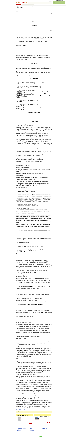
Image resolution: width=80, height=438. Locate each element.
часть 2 (20, 11)
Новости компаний (32, 430)
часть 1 (17, 11)
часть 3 (23, 11)
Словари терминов (44, 428)
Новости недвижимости (32, 429)
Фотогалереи (18, 430)
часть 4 (25, 11)
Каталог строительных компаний (21, 428)
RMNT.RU (17, 6)
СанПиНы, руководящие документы (27, 6)
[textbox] (39, 1)
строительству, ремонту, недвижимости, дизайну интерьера (37, 432)
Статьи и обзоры (19, 429)
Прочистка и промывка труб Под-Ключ (42, 414)
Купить (48, 422)
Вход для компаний (61, 0)
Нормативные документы (21, 6)
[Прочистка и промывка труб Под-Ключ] (37, 420)
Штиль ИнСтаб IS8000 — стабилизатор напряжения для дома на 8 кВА (24, 415)
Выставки (31, 428)
